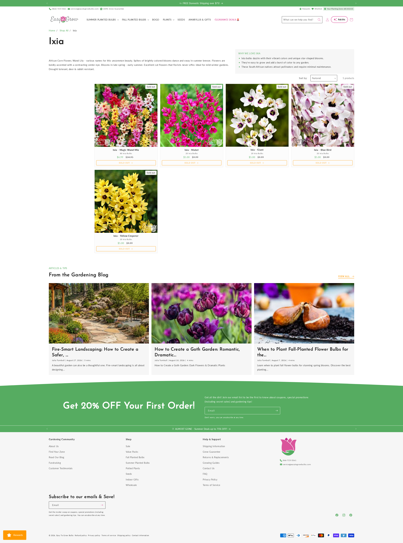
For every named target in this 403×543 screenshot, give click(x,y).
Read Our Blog (56, 457)
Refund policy (81, 535)
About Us (54, 446)
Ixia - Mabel (192, 149)
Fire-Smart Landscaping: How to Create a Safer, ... (95, 352)
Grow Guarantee (211, 451)
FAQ (205, 474)
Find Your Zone (57, 451)
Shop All (64, 30)
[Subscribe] (276, 410)
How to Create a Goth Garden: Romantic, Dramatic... (197, 352)
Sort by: (303, 78)
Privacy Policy (210, 479)
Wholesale (131, 485)
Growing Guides (211, 462)
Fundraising (55, 462)
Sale (128, 446)
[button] (102, 19)
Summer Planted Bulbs (138, 462)
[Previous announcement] (47, 3)
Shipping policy (124, 535)
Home (52, 30)
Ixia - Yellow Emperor (126, 235)
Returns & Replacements (216, 457)
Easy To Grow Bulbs (65, 535)
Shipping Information (214, 446)
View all (344, 276)
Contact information (140, 535)
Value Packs (132, 451)
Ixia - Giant (257, 149)
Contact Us (209, 468)
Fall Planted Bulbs (135, 457)
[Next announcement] (355, 3)
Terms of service (109, 535)
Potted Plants (133, 468)
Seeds (129, 474)
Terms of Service (211, 485)
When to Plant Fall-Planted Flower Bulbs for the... (302, 352)
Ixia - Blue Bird (322, 149)
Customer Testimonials (61, 468)
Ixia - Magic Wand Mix (126, 149)
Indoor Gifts (132, 479)
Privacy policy (94, 535)
